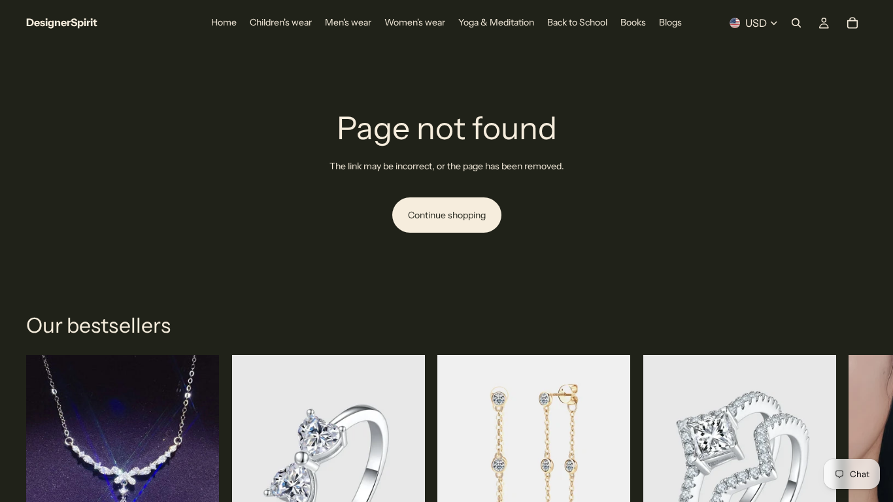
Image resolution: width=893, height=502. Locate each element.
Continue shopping (447, 215)
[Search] (796, 22)
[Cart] (852, 22)
